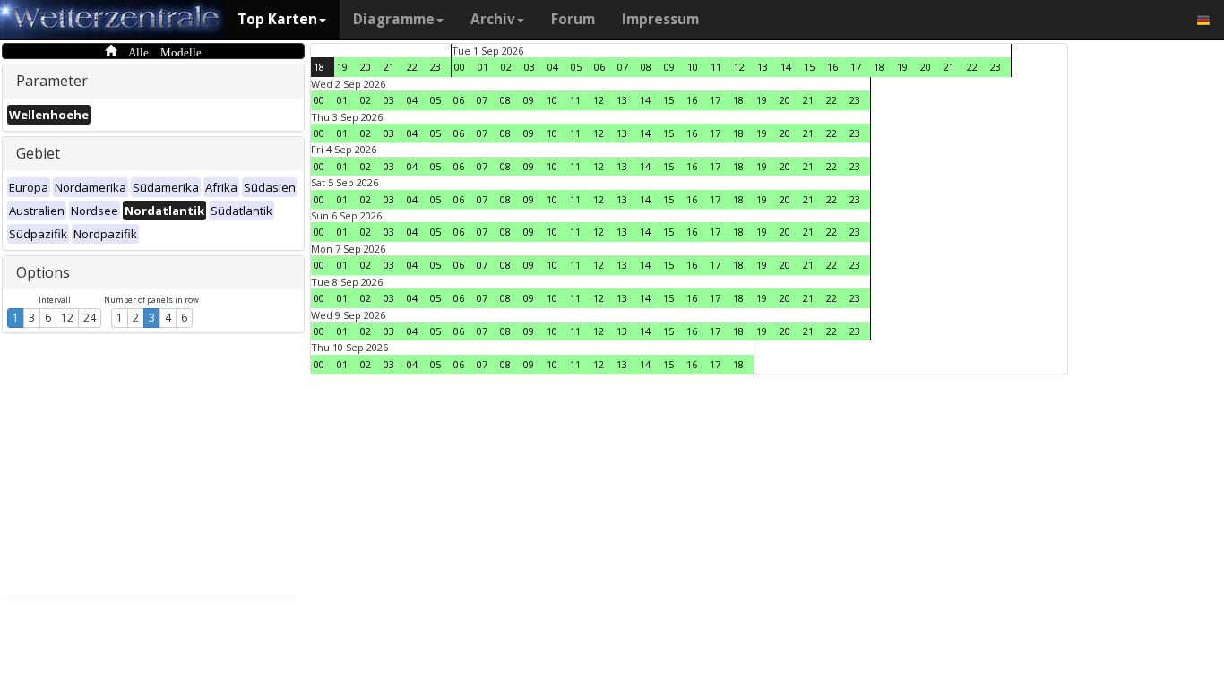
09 (669, 66)
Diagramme (394, 19)
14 (785, 66)
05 (576, 66)
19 (342, 66)
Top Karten (277, 19)
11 (716, 66)
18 (319, 66)
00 (459, 66)
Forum (573, 19)
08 (646, 66)
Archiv (492, 19)
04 (552, 66)
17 (855, 66)
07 (622, 66)
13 (762, 66)
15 (809, 66)
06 (599, 66)
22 (412, 66)
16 (832, 66)
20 (365, 66)
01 (483, 66)
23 (435, 66)
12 (67, 317)
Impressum (660, 19)
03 (529, 66)
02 (506, 66)
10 (692, 66)
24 (89, 317)
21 (389, 66)
